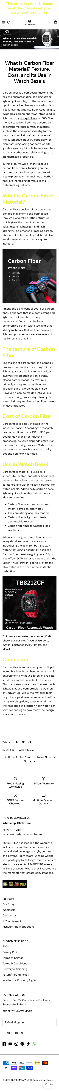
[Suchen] (10, 22)
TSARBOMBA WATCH (21, 1080)
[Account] (48, 22)
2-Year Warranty (13, 921)
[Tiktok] (28, 1044)
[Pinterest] (22, 1044)
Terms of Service (13, 958)
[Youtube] (10, 1044)
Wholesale (9, 910)
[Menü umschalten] (3, 22)
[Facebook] (4, 1044)
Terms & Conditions (15, 963)
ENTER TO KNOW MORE (17, 1011)
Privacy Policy (11, 952)
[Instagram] (16, 1044)
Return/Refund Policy (16, 974)
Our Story (8, 904)
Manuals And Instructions (18, 926)
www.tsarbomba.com (29, 12)
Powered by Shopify (43, 1080)
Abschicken (15, 1033)
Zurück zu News (34, 757)
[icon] (34, 1044)
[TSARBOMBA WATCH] (29, 22)
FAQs (6, 946)
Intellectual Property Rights (20, 980)
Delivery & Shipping (15, 969)
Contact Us (10, 915)
